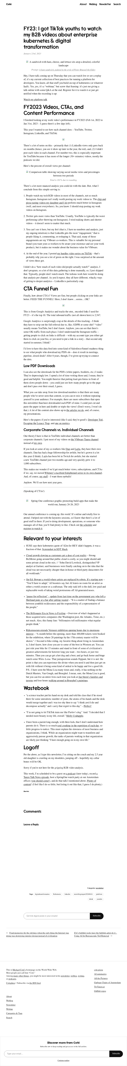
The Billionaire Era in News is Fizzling (45, 613)
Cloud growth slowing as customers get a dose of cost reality (56, 556)
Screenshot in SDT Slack (54, 549)
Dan (68, 449)
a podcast (70, 774)
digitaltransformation (42, 894)
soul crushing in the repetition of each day (78, 726)
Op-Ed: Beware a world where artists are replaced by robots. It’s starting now (64, 580)
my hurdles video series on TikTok (74, 254)
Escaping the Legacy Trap (37, 423)
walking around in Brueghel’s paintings (68, 681)
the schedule (86, 525)
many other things (21, 976)
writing (81, 976)
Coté (8, 4)
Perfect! (88, 706)
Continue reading (63, 1061)
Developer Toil (95, 420)
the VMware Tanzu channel (84, 440)
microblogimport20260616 (83, 894)
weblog (74, 976)
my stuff (43, 477)
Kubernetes (57, 894)
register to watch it (33, 529)
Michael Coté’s (19, 970)
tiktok (91, 899)
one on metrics (62, 423)
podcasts (12, 979)
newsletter (99, 888)
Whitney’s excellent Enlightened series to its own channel (73, 473)
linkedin (67, 894)
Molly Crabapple (74, 716)
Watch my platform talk (35, 100)
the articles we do (75, 410)
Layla (77, 449)
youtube (99, 899)
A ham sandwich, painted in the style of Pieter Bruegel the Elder (67, 70)
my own (38, 443)
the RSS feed (35, 983)
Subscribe (96, 916)
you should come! (40, 781)
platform (99, 894)
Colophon (10, 983)
